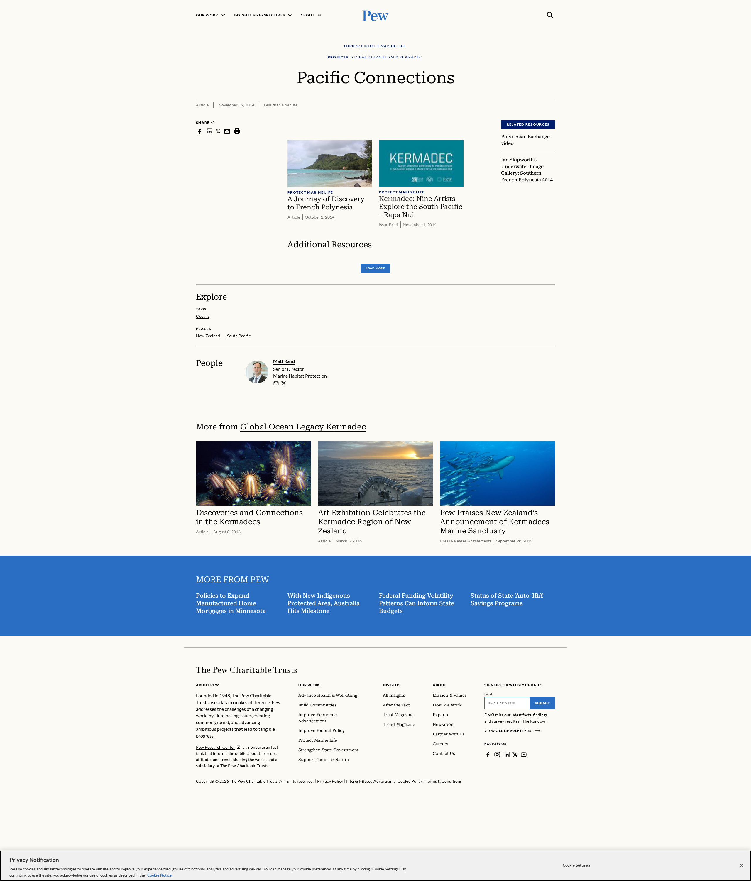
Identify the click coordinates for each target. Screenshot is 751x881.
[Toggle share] (551, 116)
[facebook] (199, 131)
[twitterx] (218, 131)
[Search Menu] (550, 15)
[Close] (741, 865)
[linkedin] (209, 131)
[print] (237, 131)
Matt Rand (284, 361)
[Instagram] (497, 754)
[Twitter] (515, 754)
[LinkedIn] (506, 754)
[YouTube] (523, 754)
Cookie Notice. (159, 874)
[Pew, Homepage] (375, 15)
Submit (542, 703)
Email (488, 693)
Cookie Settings (576, 865)
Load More (375, 268)
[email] (227, 131)
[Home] (246, 670)
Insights (392, 685)
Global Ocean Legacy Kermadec (303, 427)
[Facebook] (487, 754)
